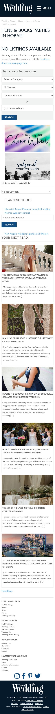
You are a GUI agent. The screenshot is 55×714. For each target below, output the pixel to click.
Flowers (4, 613)
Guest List (37, 209)
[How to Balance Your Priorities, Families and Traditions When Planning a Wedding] (27, 435)
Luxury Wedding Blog (32, 707)
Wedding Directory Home (12, 21)
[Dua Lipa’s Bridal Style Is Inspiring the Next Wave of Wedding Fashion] (27, 320)
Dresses (4, 608)
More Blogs (7, 591)
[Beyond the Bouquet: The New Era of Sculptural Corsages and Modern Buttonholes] (27, 379)
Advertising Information (10, 665)
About (4, 662)
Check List (5, 649)
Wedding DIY (6, 632)
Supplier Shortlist (21, 212)
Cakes (4, 610)
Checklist (9, 209)
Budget (4, 651)
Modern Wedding (27, 689)
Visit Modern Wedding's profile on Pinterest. (27, 233)
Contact (4, 668)
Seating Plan (6, 643)
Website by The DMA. (34, 701)
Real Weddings (7, 605)
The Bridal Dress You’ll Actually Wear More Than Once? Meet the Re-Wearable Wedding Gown (25, 278)
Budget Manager (23, 209)
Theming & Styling (8, 615)
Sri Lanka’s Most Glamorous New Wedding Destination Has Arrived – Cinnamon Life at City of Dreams (27, 563)
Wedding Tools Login (9, 660)
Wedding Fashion (8, 627)
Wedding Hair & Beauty (10, 635)
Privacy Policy (26, 704)
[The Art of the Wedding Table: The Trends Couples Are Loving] (27, 490)
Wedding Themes (8, 629)
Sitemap (5, 670)
